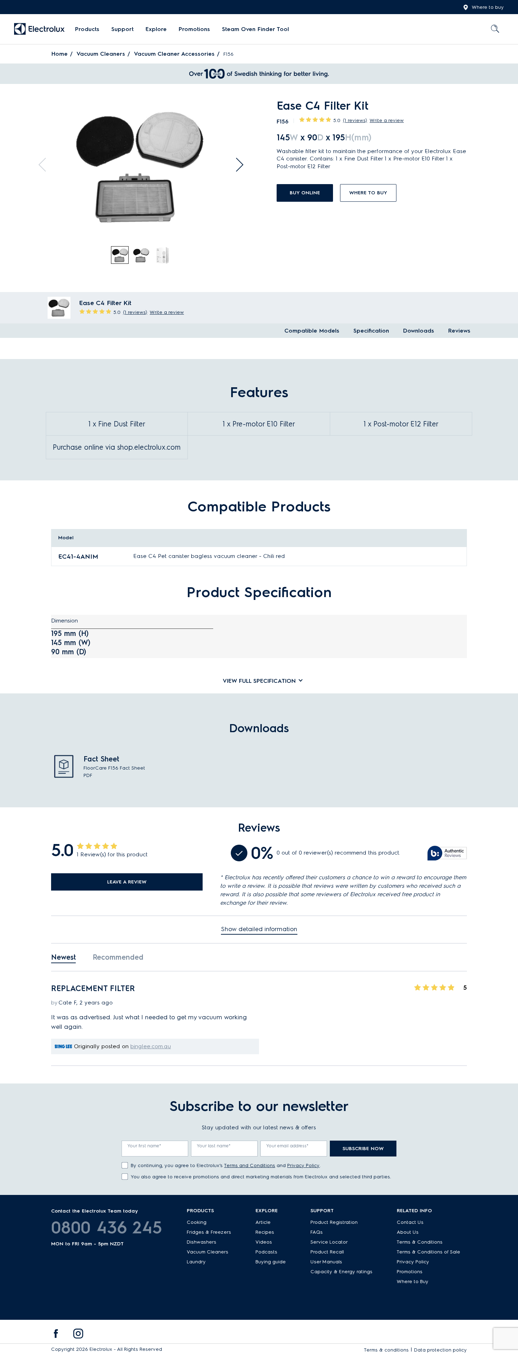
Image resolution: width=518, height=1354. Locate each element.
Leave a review (127, 882)
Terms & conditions (386, 1350)
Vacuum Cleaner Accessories (174, 53)
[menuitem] (87, 29)
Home (59, 53)
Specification (371, 330)
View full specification (259, 681)
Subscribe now (363, 1149)
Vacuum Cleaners (100, 53)
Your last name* (214, 1145)
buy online (305, 193)
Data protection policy (440, 1350)
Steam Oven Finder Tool (255, 29)
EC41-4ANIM (78, 556)
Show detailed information (259, 929)
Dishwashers (201, 1242)
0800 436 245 (106, 1227)
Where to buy (488, 7)
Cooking (196, 1222)
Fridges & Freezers (209, 1232)
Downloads (418, 330)
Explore (156, 29)
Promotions (194, 29)
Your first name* (144, 1145)
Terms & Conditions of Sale (428, 1252)
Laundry (196, 1262)
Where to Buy (412, 1282)
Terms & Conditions (420, 1242)
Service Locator (329, 1242)
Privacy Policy (303, 1165)
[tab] (120, 255)
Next (236, 165)
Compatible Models (311, 330)
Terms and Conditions (249, 1165)
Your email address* (287, 1145)
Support (122, 29)
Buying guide (270, 1262)
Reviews (459, 330)
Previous (45, 165)
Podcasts (266, 1252)
